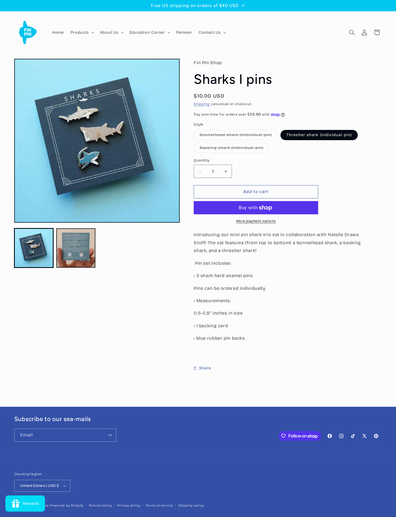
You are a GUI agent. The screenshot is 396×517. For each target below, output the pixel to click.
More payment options (256, 221)
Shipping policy (191, 505)
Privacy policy (128, 505)
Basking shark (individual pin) (234, 149)
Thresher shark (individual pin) (319, 135)
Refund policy (100, 505)
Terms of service (159, 505)
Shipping (202, 104)
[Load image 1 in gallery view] (34, 248)
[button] (81, 32)
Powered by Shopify (67, 505)
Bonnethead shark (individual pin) (239, 136)
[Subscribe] (109, 435)
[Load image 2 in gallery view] (76, 248)
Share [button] (205, 368)
